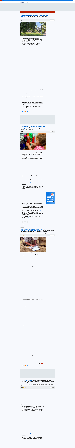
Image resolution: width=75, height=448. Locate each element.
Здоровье (23, 0)
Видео (6, 0)
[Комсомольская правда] (23, 2)
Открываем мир (48, 0)
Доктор (44, 0)
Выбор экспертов (40, 0)
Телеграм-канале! (31, 72)
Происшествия (36, 0)
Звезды (21, 0)
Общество (12, 0)
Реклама (53, 2)
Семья (51, 0)
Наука (26, 0)
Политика (9, 0)
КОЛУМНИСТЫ (29, 0)
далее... (28, 94)
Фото (4, 0)
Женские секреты (55, 0)
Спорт (32, 0)
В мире (18, 0)
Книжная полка (64, 0)
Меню (1, 0)
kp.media (42, 109)
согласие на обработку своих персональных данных (50, 203)
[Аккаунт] (74, 0)
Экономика (15, 0)
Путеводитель (59, 0)
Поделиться (53, 131)
